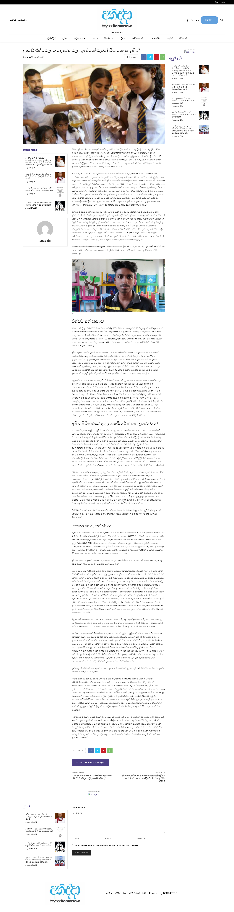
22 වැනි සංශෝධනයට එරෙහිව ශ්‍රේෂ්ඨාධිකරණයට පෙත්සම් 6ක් (39, 189)
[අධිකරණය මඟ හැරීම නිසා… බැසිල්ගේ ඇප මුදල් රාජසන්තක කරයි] (60, 177)
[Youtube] (197, 20)
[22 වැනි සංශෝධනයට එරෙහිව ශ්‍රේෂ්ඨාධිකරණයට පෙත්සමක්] (60, 206)
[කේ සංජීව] (45, 229)
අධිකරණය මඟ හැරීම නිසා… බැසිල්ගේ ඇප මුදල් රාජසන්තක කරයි (38, 176)
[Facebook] (187, 20)
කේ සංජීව (29, 57)
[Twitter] (192, 20)
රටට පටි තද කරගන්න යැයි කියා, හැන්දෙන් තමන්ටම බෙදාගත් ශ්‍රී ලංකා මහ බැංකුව (92, 777)
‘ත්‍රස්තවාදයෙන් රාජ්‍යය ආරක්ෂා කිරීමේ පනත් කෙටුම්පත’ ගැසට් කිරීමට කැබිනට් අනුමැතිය (38, 859)
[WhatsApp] (162, 57)
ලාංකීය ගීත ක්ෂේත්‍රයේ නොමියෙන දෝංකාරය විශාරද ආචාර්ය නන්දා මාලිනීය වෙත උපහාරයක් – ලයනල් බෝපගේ (38, 161)
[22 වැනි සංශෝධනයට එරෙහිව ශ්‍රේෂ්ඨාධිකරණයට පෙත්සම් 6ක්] (60, 192)
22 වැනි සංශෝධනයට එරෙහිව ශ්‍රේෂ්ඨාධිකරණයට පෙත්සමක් (38, 204)
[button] (221, 20)
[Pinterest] (156, 57)
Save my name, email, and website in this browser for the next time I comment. (107, 845)
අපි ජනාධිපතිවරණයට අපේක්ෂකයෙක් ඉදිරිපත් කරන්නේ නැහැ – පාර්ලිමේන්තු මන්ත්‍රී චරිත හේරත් (143, 778)
